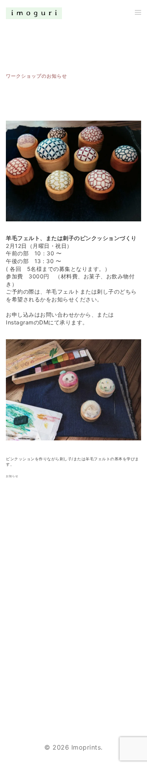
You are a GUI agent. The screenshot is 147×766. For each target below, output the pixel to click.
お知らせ (12, 476)
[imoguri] (34, 13)
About (15, 647)
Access (17, 700)
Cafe (13, 665)
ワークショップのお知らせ (36, 76)
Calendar (20, 682)
